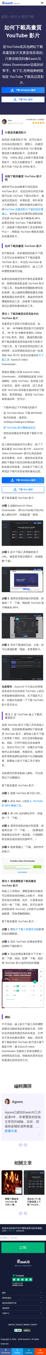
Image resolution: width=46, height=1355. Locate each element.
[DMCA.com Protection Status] (27, 1330)
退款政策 (19, 1324)
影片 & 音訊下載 (22, 16)
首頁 (4, 16)
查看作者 (11, 1131)
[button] (25, 1145)
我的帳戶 (34, 1324)
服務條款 (27, 1324)
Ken (10, 120)
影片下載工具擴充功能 (26, 929)
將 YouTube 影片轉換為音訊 (19, 427)
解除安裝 (11, 1324)
